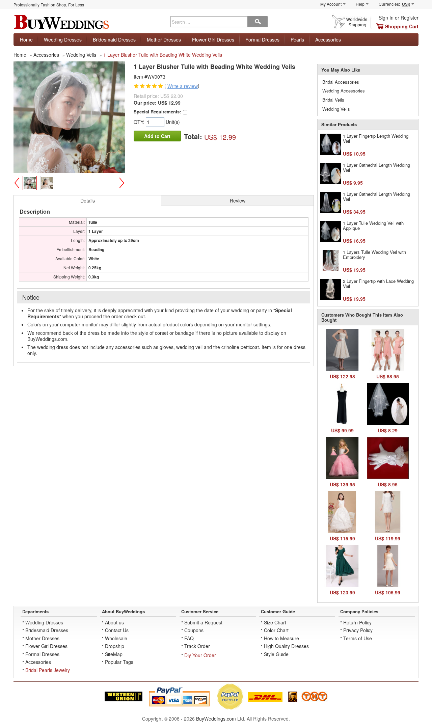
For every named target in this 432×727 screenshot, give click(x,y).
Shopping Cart (401, 26)
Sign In (386, 17)
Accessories (328, 39)
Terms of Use (357, 638)
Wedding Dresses (63, 39)
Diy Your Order (200, 655)
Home (26, 39)
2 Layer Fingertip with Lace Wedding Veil (378, 284)
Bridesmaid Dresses (114, 39)
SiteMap (114, 654)
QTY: (140, 121)
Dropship (114, 646)
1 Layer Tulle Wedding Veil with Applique (373, 226)
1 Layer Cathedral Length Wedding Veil (376, 167)
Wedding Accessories (343, 90)
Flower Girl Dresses (213, 39)
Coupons (194, 630)
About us (114, 622)
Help (360, 4)
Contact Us (117, 630)
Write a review (182, 86)
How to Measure (281, 638)
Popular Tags (119, 661)
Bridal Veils (333, 100)
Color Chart (276, 630)
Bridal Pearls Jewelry (47, 670)
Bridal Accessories (340, 82)
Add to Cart (157, 136)
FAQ (189, 638)
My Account (331, 4)
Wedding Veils (336, 109)
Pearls (297, 39)
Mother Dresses (164, 39)
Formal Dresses (262, 39)
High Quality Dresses (286, 646)
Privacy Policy (358, 630)
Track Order (197, 646)
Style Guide (276, 654)
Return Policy (357, 622)
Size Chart (275, 622)
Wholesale (116, 638)
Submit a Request (203, 622)
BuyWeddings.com (216, 718)
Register (409, 17)
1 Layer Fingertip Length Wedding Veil (375, 138)
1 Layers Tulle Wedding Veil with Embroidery (374, 255)
